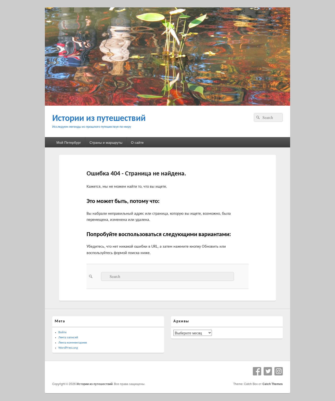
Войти (62, 332)
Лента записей (68, 337)
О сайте (137, 142)
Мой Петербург (68, 142)
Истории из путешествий (99, 118)
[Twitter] (268, 371)
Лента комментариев (72, 342)
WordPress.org (68, 347)
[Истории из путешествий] (167, 104)
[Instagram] (278, 371)
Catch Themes (272, 384)
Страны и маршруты (106, 142)
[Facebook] (257, 371)
